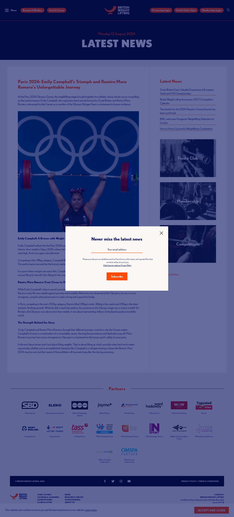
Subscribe (117, 276)
